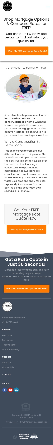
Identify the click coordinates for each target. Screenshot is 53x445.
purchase (7, 335)
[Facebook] (4, 391)
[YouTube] (10, 391)
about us (6, 362)
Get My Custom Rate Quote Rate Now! (26, 288)
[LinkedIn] (16, 391)
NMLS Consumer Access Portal (33, 422)
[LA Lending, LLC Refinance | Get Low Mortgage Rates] (7, 307)
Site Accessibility (10, 349)
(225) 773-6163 (10, 322)
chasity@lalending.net (13, 317)
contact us (8, 367)
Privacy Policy (12, 422)
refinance (7, 340)
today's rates (9, 344)
